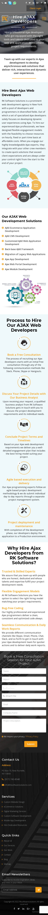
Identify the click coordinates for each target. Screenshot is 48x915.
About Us (8, 840)
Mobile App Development (15, 820)
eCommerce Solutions (13, 806)
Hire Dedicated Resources (15, 825)
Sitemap (7, 864)
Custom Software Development (17, 816)
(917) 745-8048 (12, 779)
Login (35, 8)
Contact (7, 854)
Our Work (8, 850)
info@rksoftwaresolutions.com (18, 785)
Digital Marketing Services (15, 811)
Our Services (9, 845)
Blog (6, 859)
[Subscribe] (38, 890)
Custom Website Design (14, 802)
